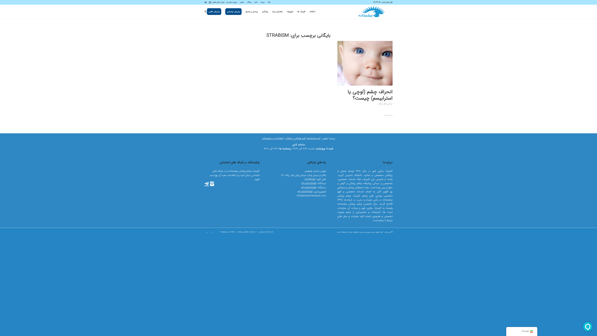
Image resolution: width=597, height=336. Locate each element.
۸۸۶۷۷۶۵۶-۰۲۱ (305, 192)
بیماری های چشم (385, 103)
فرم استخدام (313, 138)
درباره (332, 138)
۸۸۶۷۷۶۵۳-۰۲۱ (309, 187)
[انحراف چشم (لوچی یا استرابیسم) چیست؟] (365, 63)
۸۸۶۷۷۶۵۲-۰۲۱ (309, 183)
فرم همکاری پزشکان (295, 138)
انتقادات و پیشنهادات (272, 138)
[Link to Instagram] (210, 2)
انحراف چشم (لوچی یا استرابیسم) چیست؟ (370, 95)
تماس (325, 138)
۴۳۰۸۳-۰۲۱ (310, 179)
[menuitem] (268, 2)
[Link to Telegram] (205, 2)
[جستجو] (205, 12)
